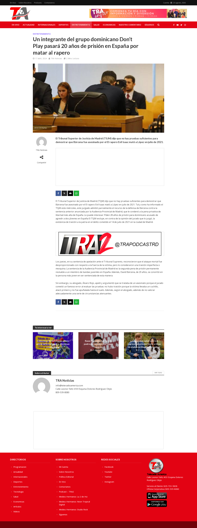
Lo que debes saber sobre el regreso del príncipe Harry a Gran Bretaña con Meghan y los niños (144, 344)
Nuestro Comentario (130, 24)
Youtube (108, 471)
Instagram (109, 481)
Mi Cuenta (63, 466)
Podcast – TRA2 (66, 491)
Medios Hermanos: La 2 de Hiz (73, 496)
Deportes (63, 24)
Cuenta (166, 2)
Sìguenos (63, 514)
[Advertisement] (109, 167)
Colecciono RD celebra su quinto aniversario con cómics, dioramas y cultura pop (53, 344)
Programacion (19, 466)
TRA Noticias (56, 58)
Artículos (17, 506)
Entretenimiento (81, 24)
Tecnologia (18, 491)
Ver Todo (158, 373)
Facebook (109, 466)
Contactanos (49, 2)
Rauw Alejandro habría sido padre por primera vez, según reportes (98, 344)
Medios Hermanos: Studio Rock (73, 509)
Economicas (109, 24)
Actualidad (28, 24)
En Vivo (13, 2)
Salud (96, 24)
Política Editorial (66, 476)
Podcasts (38, 2)
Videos (16, 511)
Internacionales (46, 24)
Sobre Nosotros (25, 2)
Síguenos (149, 24)
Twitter (108, 476)
